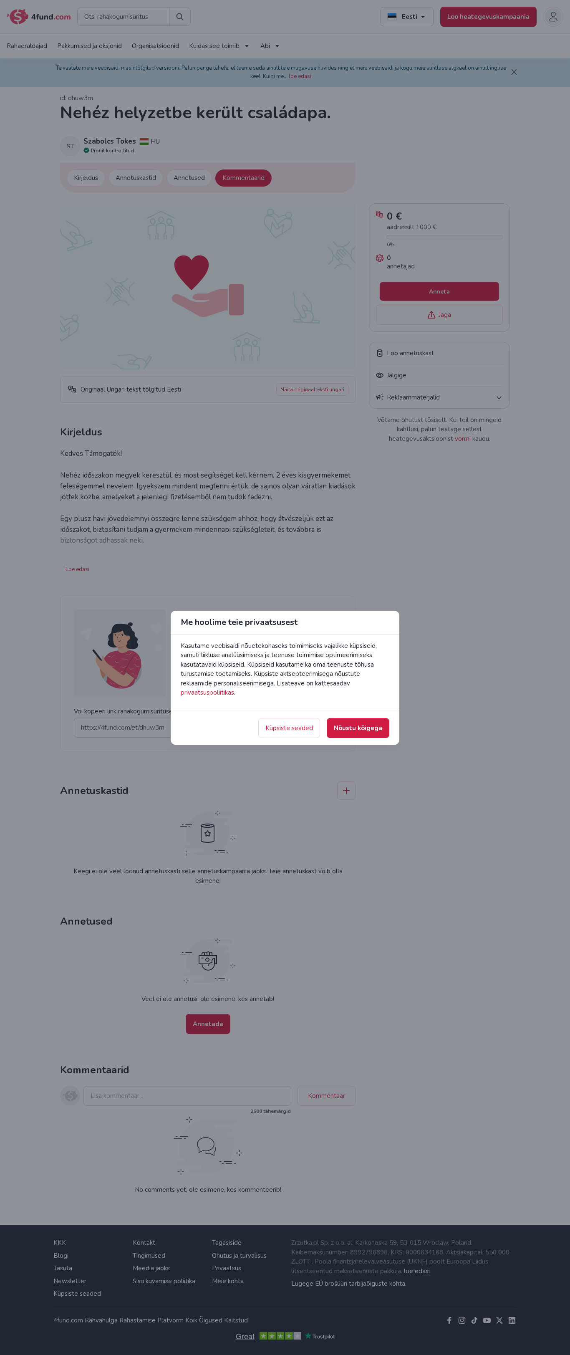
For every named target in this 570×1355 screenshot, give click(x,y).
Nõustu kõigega (358, 728)
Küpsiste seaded (289, 728)
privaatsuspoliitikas (207, 692)
